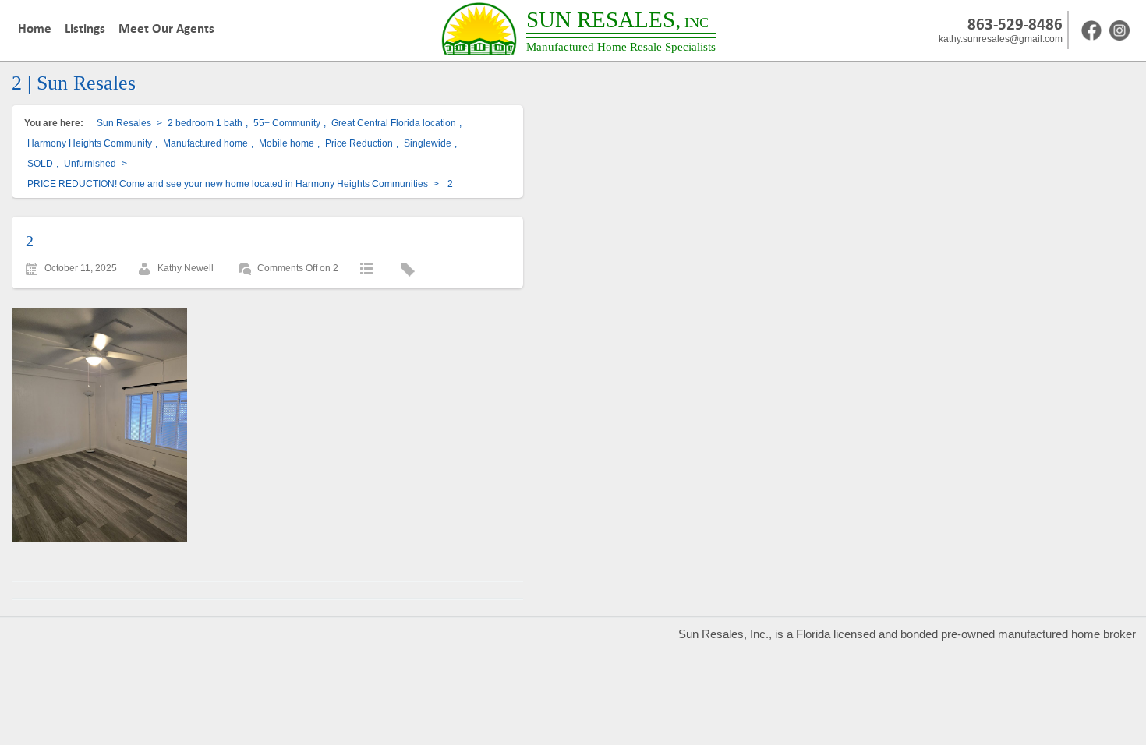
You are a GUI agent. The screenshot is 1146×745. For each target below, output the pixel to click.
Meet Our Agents (166, 29)
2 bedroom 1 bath (205, 123)
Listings (85, 29)
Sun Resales (124, 123)
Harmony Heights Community (89, 143)
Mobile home (286, 143)
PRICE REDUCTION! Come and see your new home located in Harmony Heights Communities (227, 183)
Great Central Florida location (393, 123)
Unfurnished (90, 163)
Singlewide (427, 143)
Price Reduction (359, 143)
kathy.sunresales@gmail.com (1001, 39)
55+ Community (286, 123)
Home (34, 29)
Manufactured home (205, 143)
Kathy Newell (185, 268)
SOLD (40, 163)
